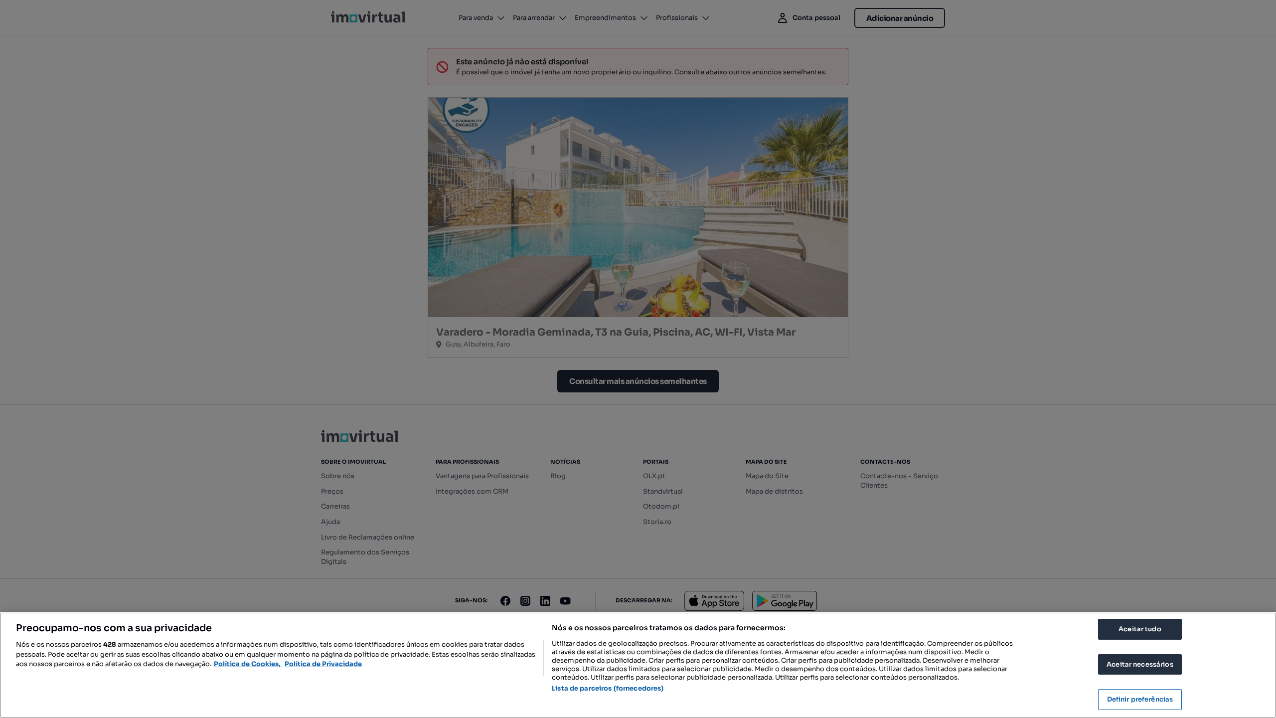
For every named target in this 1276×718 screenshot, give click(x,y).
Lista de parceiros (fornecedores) (607, 688)
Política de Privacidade (323, 664)
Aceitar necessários (1140, 664)
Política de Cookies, (248, 664)
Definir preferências (1140, 699)
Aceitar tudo (1139, 629)
